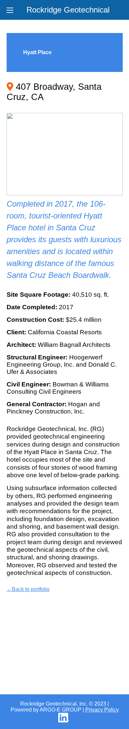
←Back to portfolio (28, 589)
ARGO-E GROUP (60, 709)
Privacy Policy (102, 709)
